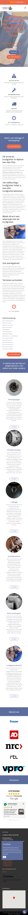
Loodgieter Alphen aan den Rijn (18, 912)
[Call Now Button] (25, 912)
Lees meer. (5, 854)
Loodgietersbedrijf (7, 864)
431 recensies (18, 796)
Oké (4, 857)
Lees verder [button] (7, 816)
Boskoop (4, 871)
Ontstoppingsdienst (8, 860)
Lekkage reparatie (7, 862)
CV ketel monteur (7, 865)
